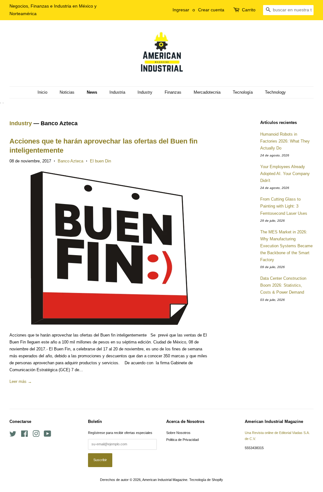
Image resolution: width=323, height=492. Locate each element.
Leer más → (20, 381)
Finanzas (173, 92)
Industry (145, 92)
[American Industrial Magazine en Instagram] (35, 435)
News (92, 92)
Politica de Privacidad (182, 440)
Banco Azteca (70, 161)
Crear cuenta (211, 9)
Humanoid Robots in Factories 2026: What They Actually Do (285, 141)
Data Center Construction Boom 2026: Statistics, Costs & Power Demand (283, 285)
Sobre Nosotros (178, 433)
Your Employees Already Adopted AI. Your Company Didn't (285, 173)
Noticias (67, 92)
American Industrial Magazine (164, 480)
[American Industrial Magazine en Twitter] (12, 435)
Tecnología (243, 92)
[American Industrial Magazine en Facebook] (24, 435)
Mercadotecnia (207, 92)
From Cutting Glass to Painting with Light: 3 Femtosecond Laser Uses (283, 206)
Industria (117, 92)
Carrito (248, 9)
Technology (275, 92)
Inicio (42, 92)
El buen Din (100, 161)
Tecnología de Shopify (206, 480)
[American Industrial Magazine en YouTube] (47, 435)
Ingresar (181, 9)
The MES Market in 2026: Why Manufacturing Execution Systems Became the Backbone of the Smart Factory (286, 246)
